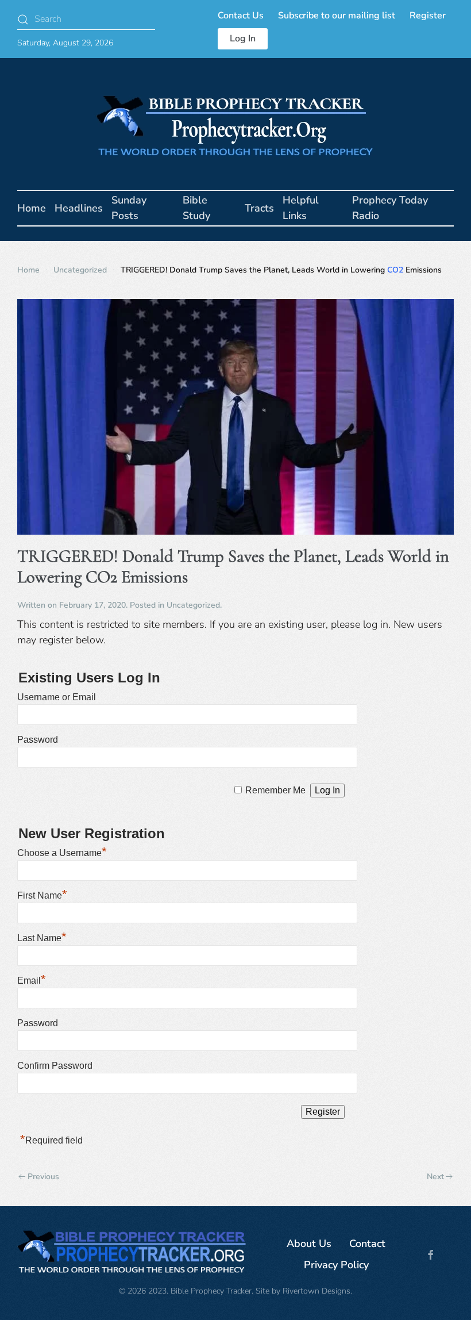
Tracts (259, 208)
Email (31, 980)
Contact (367, 1243)
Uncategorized (193, 605)
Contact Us (241, 15)
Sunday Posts (128, 207)
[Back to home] (235, 124)
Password (37, 740)
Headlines (79, 208)
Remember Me (275, 790)
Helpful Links (301, 207)
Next (435, 1176)
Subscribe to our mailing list (336, 15)
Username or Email (56, 697)
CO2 (395, 269)
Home (31, 208)
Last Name (42, 938)
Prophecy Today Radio (390, 207)
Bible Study (196, 207)
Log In (243, 38)
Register (428, 15)
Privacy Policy (336, 1265)
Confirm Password (54, 1065)
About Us (309, 1243)
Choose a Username (62, 853)
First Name (42, 895)
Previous (43, 1176)
